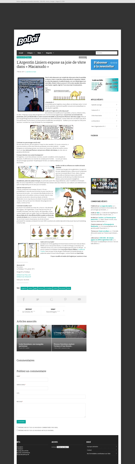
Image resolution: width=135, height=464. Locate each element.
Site (18, 393)
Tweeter (38, 299)
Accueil (21, 53)
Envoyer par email (79, 299)
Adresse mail (21, 384)
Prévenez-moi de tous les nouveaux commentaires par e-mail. (38, 427)
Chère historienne (96, 115)
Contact (89, 450)
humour (40, 288)
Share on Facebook (24, 299)
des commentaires (23, 452)
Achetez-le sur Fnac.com (24, 275)
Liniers (55, 288)
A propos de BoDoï (92, 446)
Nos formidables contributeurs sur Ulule (98, 453)
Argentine (24, 288)
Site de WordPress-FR (23, 454)
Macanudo (62, 288)
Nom (18, 376)
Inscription (20, 447)
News (38, 53)
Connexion (20, 449)
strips (68, 288)
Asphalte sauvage (96, 105)
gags (35, 288)
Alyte (98, 213)
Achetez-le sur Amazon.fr (24, 277)
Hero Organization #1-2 (98, 126)
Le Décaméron (95, 121)
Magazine (48, 53)
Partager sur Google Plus (51, 299)
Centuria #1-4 (95, 110)
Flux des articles (22, 451)
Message (20, 401)
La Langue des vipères (106, 206)
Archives (54, 447)
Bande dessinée (21, 57)
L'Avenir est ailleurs (103, 231)
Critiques (29, 53)
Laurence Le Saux (31, 72)
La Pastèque (48, 288)
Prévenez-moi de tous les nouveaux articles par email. (36, 430)
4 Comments (83, 57)
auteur (30, 288)
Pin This (65, 299)
